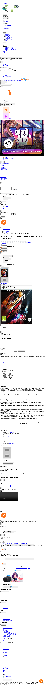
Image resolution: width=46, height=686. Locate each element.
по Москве (11, 426)
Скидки (4, 594)
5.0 (3, 646)
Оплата (4, 51)
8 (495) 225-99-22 (3, 60)
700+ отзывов (5, 652)
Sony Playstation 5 (6, 231)
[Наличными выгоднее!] (1, 332)
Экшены (11, 434)
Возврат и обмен (6, 615)
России (17, 426)
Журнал (4, 604)
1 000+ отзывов (6, 655)
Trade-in (4, 52)
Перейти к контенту (4, 0)
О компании (7, 38)
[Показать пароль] (16, 189)
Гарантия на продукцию (8, 614)
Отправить (3, 217)
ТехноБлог (5, 607)
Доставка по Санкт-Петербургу (11, 49)
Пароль (13, 189)
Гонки (7, 434)
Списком (2, 105)
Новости (4, 605)
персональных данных (16, 215)
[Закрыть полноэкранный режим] (1, 265)
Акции (4, 54)
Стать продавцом (6, 53)
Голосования (7, 36)
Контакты (7, 34)
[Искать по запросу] (1, 86)
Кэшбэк (4, 595)
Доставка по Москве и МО (10, 47)
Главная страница (6, 229)
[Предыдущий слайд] (1, 480)
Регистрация (3, 201)
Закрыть (2, 490)
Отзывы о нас (6, 631)
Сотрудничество (8, 37)
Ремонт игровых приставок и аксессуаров (13, 43)
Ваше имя (14, 213)
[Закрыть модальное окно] (1, 182)
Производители (6, 630)
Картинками (7, 105)
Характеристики (3, 283)
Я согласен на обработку (11, 215)
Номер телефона (15, 214)
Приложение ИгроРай (7, 620)
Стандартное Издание (12, 442)
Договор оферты (6, 629)
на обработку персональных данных (23, 568)
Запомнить (4, 190)
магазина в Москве (4, 427)
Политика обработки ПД (8, 628)
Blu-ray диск (11, 443)
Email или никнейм (16, 187)
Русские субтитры (12, 436)
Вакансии (7, 40)
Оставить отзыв (4, 470)
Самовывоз (5, 50)
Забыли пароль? (3, 191)
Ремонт (4, 618)
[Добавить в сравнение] (5, 549)
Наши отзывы (8, 35)
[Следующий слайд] (4, 480)
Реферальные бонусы (7, 55)
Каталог (4, 230)
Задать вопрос (3, 466)
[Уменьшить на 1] (34, 545)
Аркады (15, 434)
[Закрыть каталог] (0, 227)
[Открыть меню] (1, 80)
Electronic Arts (11, 432)
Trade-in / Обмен (6, 596)
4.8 (3, 650)
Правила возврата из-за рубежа (9, 634)
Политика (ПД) (8, 39)
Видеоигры (5, 232)
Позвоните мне (3, 67)
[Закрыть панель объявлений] (0, 12)
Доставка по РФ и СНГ (10, 48)
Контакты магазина (7, 627)
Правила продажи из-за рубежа (9, 633)
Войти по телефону (7, 193)
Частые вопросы (6, 619)
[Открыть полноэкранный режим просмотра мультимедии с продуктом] (16, 304)
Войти (7, 101)
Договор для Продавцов (8, 635)
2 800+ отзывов (6, 649)
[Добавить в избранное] (3, 549)
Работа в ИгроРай (6, 636)
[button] (23, 370)
